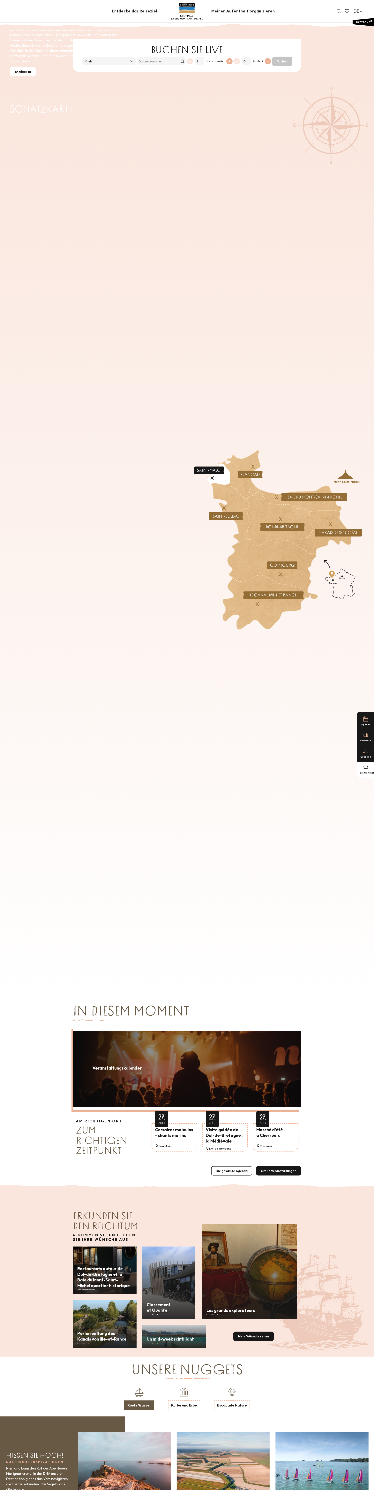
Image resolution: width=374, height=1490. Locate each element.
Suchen (282, 61)
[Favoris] (347, 11)
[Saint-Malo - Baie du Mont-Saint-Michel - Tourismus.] (187, 11)
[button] (338, 11)
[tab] (139, 1398)
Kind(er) (258, 61)
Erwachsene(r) (215, 61)
